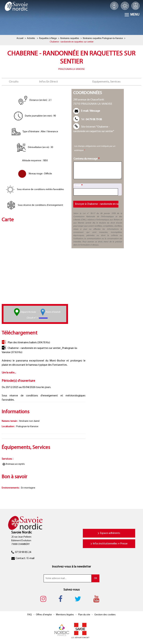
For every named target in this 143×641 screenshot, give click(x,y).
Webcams (114, 6)
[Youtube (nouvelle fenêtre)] (98, 599)
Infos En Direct (48, 81)
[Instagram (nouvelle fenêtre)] (45, 599)
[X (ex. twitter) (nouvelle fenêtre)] (80, 599)
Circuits (13, 81)
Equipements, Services (106, 81)
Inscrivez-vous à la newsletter (71, 566)
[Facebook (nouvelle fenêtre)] (62, 599)
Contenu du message (87, 158)
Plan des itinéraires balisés (29, 342)
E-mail (78, 185)
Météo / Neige (125, 6)
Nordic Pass (135, 6)
